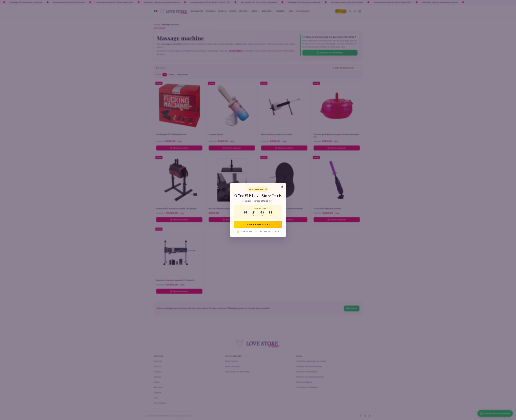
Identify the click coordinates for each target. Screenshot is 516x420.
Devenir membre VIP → (258, 224)
